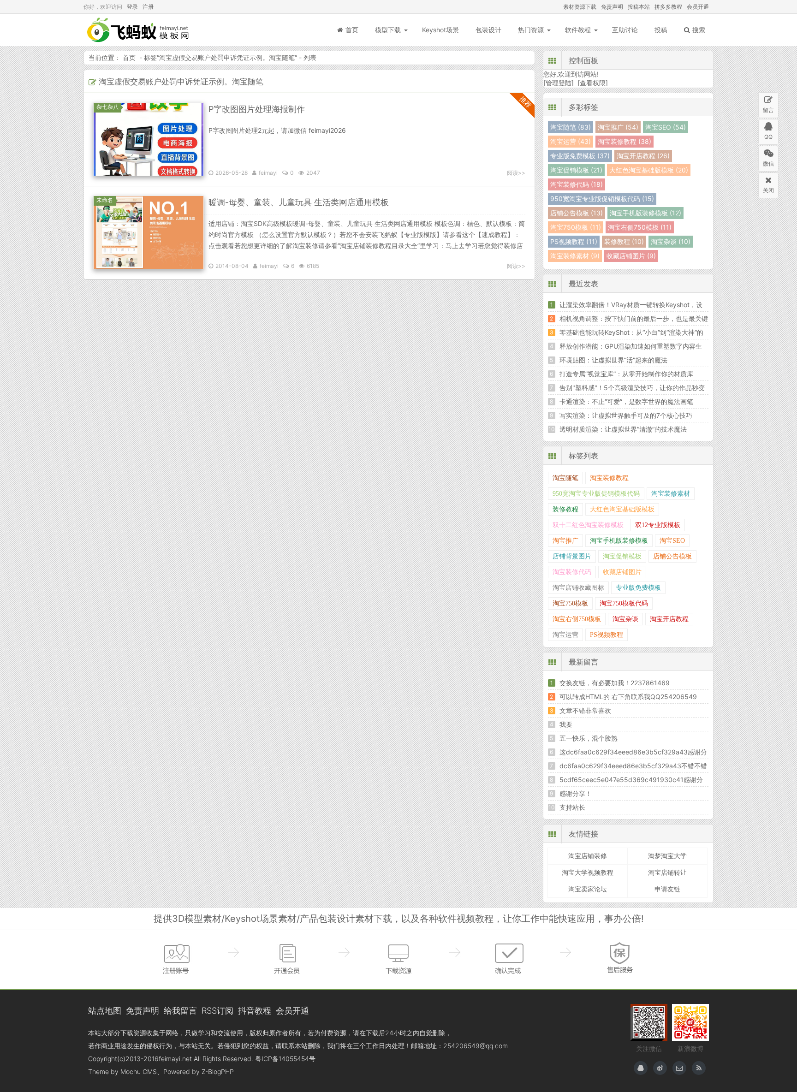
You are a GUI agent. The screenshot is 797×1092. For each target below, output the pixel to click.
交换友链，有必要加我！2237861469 (614, 683)
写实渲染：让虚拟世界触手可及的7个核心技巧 (625, 415)
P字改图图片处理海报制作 (256, 109)
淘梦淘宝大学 (667, 856)
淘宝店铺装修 (587, 856)
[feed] (699, 1068)
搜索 (698, 30)
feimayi (268, 172)
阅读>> (516, 172)
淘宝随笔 (565, 478)
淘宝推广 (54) (618, 127)
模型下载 (388, 30)
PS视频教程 (606, 634)
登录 (132, 6)
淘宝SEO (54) (665, 127)
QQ (768, 136)
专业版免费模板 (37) (580, 156)
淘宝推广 (565, 540)
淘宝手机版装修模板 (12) (645, 213)
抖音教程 (254, 1010)
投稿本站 (639, 6)
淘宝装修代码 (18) (576, 184)
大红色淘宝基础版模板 (622, 509)
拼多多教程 (668, 6)
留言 (768, 110)
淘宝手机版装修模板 (619, 540)
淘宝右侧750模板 (577, 619)
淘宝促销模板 (622, 556)
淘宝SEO (672, 540)
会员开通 (698, 6)
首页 (351, 30)
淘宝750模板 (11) (575, 227)
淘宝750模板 (570, 603)
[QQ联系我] (641, 1068)
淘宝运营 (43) (570, 141)
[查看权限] (592, 83)
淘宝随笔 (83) (570, 127)
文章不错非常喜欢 (585, 710)
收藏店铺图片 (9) (631, 256)
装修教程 (565, 509)
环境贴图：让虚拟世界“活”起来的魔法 (613, 360)
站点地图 (104, 1010)
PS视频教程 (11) (573, 241)
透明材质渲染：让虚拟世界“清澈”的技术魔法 (623, 429)
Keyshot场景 (440, 30)
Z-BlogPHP (218, 1071)
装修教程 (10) (624, 241)
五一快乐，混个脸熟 (588, 738)
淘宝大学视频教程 (587, 872)
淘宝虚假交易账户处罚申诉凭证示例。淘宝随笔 (227, 57)
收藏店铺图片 (622, 572)
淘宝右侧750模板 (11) (640, 227)
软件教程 (578, 30)
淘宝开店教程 (669, 619)
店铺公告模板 (672, 556)
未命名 (104, 199)
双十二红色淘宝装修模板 (588, 525)
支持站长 (572, 807)
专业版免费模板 (638, 587)
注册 (148, 6)
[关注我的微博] (660, 1068)
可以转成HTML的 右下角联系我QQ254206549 (628, 696)
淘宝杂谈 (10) (670, 241)
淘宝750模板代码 (624, 603)
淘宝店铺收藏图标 (578, 587)
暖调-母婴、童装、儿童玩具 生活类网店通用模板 (298, 202)
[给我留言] (679, 1068)
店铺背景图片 (572, 556)
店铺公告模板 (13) (576, 213)
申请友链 (667, 889)
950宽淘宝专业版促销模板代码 (596, 493)
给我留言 (180, 1010)
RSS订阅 (217, 1010)
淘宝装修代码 (572, 572)
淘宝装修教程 (609, 478)
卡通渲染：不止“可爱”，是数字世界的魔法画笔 (626, 401)
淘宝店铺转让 (667, 872)
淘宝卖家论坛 (587, 889)
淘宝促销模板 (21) (576, 170)
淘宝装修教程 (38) (624, 141)
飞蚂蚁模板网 (138, 30)
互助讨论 (625, 30)
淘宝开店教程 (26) (643, 156)
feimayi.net (175, 1058)
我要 (565, 724)
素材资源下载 (579, 6)
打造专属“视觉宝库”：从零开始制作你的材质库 (626, 374)
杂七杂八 (107, 106)
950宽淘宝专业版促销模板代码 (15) (602, 198)
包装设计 (488, 30)
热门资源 (531, 30)
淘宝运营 (565, 634)
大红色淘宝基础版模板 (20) (648, 170)
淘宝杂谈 (625, 619)
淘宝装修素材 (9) (575, 256)
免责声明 (612, 6)
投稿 (660, 30)
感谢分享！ (575, 793)
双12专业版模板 (657, 525)
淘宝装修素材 (670, 493)
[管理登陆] (558, 83)
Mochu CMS (138, 1071)
